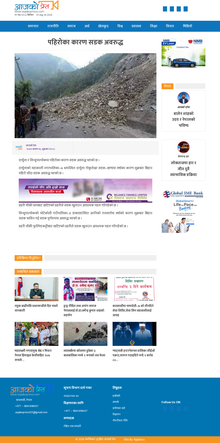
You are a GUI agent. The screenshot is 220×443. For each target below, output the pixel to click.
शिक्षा (153, 26)
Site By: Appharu (134, 439)
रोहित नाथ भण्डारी (72, 426)
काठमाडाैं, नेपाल (23, 400)
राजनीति (53, 26)
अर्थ (87, 26)
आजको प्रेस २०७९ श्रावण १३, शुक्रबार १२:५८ (40, 147)
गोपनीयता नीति (120, 420)
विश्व (120, 26)
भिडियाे (187, 26)
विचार (170, 26)
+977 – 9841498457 (26, 406)
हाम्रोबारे (116, 396)
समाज (71, 26)
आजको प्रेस (183, 107)
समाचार (33, 26)
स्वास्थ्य (136, 26)
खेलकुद (103, 26)
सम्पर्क (116, 402)
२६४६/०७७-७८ (71, 396)
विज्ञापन (116, 414)
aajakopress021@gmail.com (31, 412)
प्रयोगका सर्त (119, 408)
